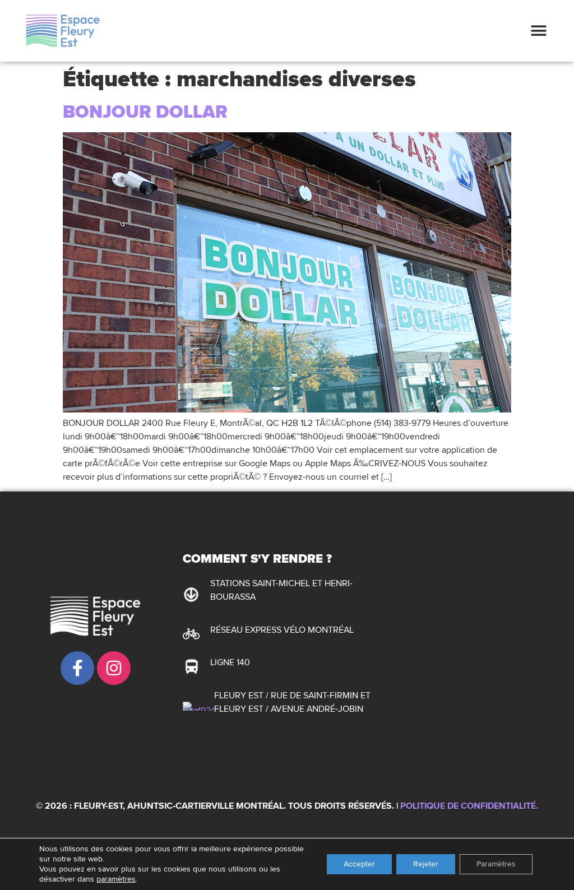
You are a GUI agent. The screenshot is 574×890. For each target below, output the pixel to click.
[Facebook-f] (77, 668)
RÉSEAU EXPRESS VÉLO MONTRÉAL (282, 630)
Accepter (359, 864)
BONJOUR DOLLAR (145, 112)
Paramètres (496, 864)
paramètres (116, 879)
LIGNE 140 (230, 662)
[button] (539, 30)
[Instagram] (114, 668)
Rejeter (425, 864)
